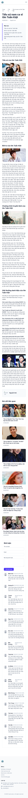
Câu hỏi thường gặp (5, 776)
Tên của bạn (7, 546)
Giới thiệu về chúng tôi (6, 769)
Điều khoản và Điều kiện (6, 773)
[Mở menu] (26, 2)
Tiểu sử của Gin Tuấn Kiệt (10, 28)
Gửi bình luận (9, 569)
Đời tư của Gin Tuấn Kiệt (10, 30)
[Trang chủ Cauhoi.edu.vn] (2, 2)
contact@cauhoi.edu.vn (8, 786)
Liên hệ (2, 774)
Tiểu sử (9, 10)
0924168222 (6, 788)
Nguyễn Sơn (13, 20)
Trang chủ (3, 10)
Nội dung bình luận (8, 557)
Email (5, 552)
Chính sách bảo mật (5, 771)
